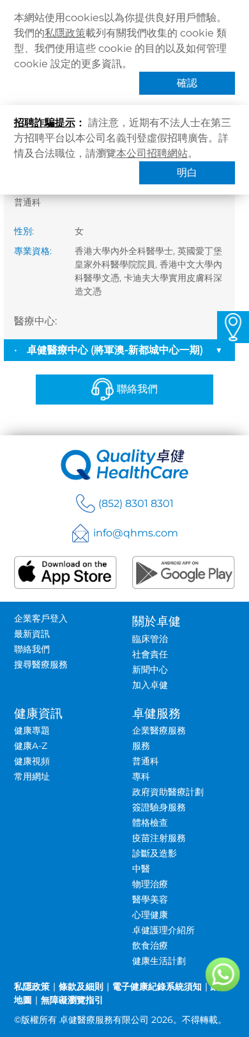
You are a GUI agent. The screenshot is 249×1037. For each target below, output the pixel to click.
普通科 (145, 761)
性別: (24, 231)
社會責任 (150, 654)
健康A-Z (30, 746)
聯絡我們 (137, 389)
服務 (141, 746)
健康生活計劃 (159, 961)
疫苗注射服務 (159, 838)
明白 (187, 172)
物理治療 (150, 884)
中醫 (141, 868)
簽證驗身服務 (159, 807)
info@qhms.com (135, 533)
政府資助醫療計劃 (168, 792)
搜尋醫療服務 (41, 664)
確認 (187, 83)
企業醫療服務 (159, 730)
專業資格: (33, 251)
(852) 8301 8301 (136, 503)
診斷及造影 (154, 853)
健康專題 (32, 730)
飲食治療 (150, 945)
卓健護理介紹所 (163, 930)
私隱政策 (65, 33)
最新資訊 (32, 633)
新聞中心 (150, 669)
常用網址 (32, 776)
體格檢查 (150, 822)
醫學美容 (150, 899)
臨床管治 (150, 639)
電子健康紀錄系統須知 (157, 986)
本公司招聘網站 (152, 153)
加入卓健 (150, 685)
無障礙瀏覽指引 (72, 1000)
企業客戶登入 (41, 618)
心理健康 (150, 914)
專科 (141, 776)
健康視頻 (32, 761)
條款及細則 (81, 986)
